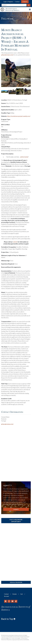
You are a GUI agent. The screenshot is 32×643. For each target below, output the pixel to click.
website (15, 242)
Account (6, 596)
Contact (17, 1)
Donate (24, 1)
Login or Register (8, 1)
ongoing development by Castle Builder (20, 639)
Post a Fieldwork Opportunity (16, 520)
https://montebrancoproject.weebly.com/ (18, 116)
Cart (21, 594)
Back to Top (7, 618)
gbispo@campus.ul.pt (7, 55)
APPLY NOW (24, 157)
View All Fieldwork (16, 582)
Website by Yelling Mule (6, 639)
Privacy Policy (24, 638)
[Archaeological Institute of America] (3, 8)
